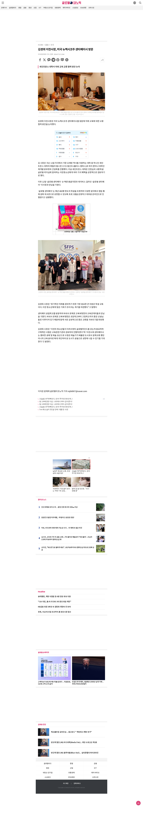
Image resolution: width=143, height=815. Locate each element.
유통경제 (57, 8)
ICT (40, 8)
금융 (24, 8)
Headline (41, 592)
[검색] (140, 3)
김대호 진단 (42, 725)
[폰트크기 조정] (102, 60)
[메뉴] (3, 3)
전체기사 (4, 8)
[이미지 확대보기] (102, 74)
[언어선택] (134, 3)
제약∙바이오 (66, 8)
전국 (52, 45)
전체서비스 (77, 783)
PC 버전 (65, 783)
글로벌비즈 (12, 8)
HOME (40, 45)
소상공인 (75, 8)
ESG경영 (83, 8)
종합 (19, 8)
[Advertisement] (71, 25)
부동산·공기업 (48, 8)
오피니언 (91, 8)
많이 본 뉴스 (42, 500)
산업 (35, 8)
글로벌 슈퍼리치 (43, 652)
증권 (30, 8)
